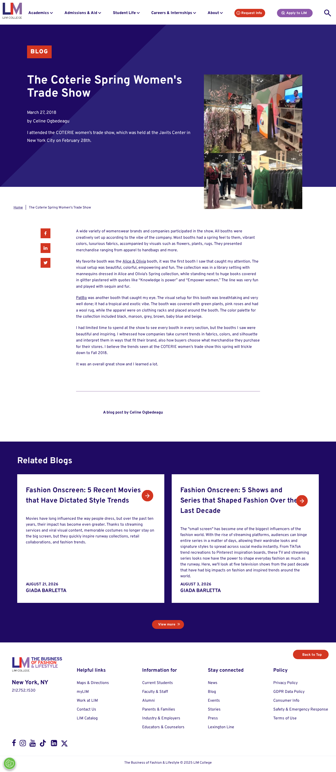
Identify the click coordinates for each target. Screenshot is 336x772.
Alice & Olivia (134, 261)
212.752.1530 (23, 690)
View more (166, 625)
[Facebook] (14, 744)
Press (213, 718)
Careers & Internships (171, 13)
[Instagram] (23, 744)
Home (18, 208)
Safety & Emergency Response (300, 709)
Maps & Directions (93, 683)
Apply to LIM (296, 13)
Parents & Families (158, 709)
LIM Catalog (87, 718)
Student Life (124, 13)
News (212, 683)
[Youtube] (33, 744)
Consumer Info (286, 700)
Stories (214, 709)
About (213, 13)
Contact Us (86, 709)
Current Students (157, 683)
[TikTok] (43, 744)
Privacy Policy (285, 683)
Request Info (251, 13)
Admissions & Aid (80, 13)
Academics (38, 13)
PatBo (81, 298)
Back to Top (312, 655)
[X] (64, 744)
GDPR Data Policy (289, 691)
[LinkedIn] (54, 744)
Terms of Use (285, 718)
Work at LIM (87, 700)
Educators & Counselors (163, 727)
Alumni (148, 700)
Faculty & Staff (155, 691)
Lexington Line (221, 727)
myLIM (83, 691)
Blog (39, 52)
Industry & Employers (161, 718)
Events (214, 700)
